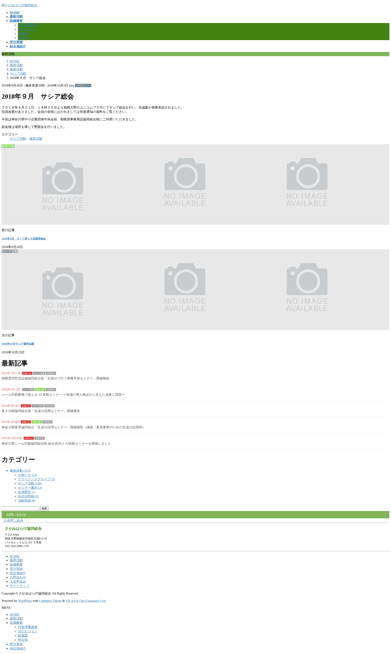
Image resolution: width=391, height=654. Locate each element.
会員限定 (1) (26, 492)
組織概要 (16, 564)
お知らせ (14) (27, 475)
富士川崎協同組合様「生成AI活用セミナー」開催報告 (41, 411)
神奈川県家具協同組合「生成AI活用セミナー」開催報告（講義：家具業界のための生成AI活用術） (73, 427)
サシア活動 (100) (30, 483)
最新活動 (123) (20, 470)
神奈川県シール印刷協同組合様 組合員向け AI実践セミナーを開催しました (56, 443)
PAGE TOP (379, 630)
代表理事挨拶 (27, 25)
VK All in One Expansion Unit (86, 600)
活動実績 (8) (26, 500)
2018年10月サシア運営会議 (18, 343)
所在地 (23, 38)
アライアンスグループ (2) (36, 479)
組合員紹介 (18, 573)
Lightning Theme (50, 600)
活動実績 (51, 373)
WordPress (25, 600)
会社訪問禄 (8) (28, 496)
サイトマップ (19, 586)
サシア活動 (83, 85)
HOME (15, 556)
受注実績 (16, 568)
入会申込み (18, 581)
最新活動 (35, 138)
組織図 (23, 33)
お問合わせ (18, 577)
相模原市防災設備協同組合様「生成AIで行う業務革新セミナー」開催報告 (55, 378)
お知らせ (27, 373)
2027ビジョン (27, 29)
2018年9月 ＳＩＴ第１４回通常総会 (24, 238)
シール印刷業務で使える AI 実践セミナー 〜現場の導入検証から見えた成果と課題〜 (63, 394)
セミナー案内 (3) (30, 487)
